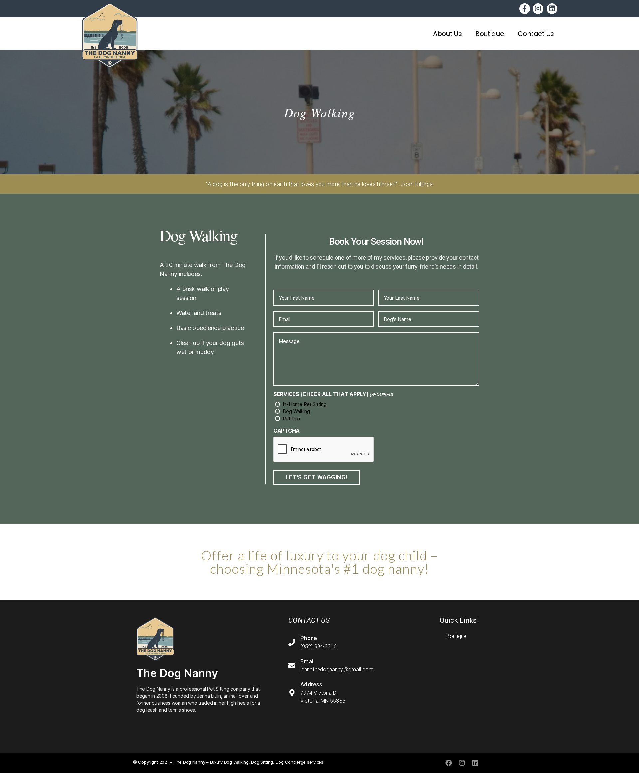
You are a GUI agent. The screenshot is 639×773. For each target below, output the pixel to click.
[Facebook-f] (524, 8)
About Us (447, 33)
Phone (308, 638)
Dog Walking (296, 411)
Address (311, 684)
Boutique (489, 33)
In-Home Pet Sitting (305, 404)
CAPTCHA (286, 430)
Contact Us (536, 33)
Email (307, 661)
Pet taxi (291, 418)
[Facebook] (448, 763)
